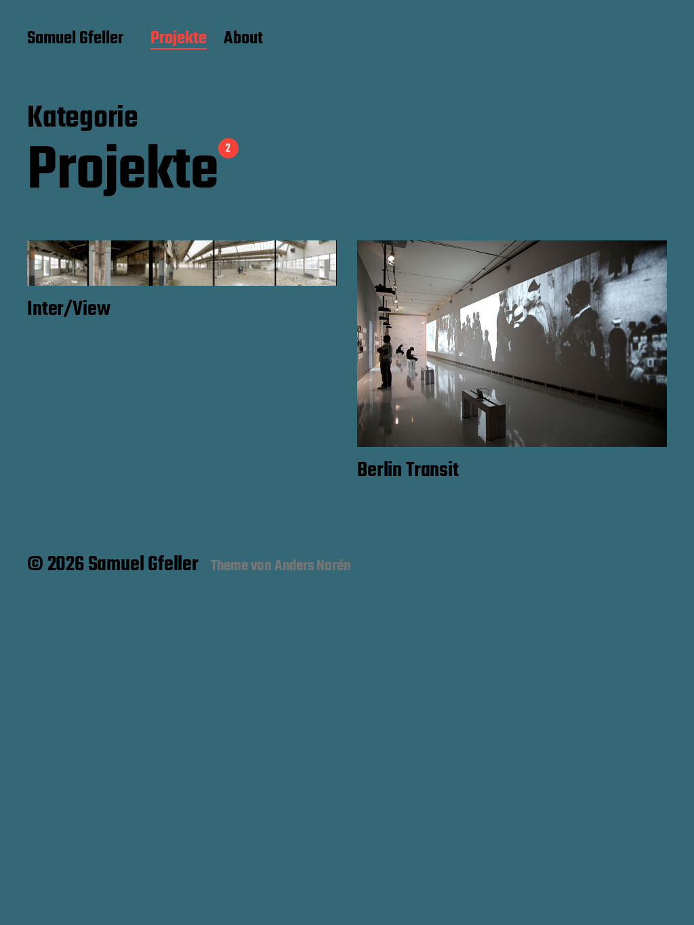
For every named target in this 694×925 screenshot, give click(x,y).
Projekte (178, 39)
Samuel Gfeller (75, 39)
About (243, 39)
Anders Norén (312, 566)
